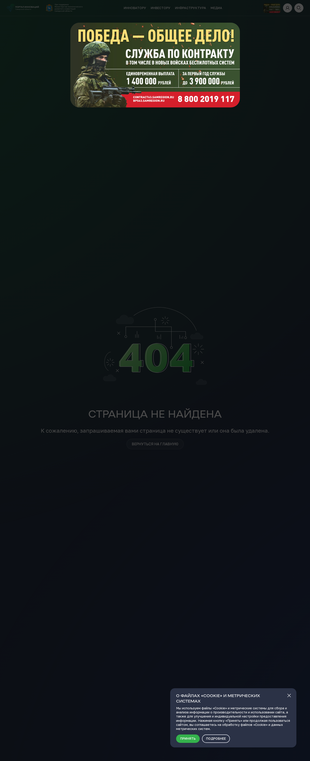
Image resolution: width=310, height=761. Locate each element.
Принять (188, 738)
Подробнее (216, 738)
